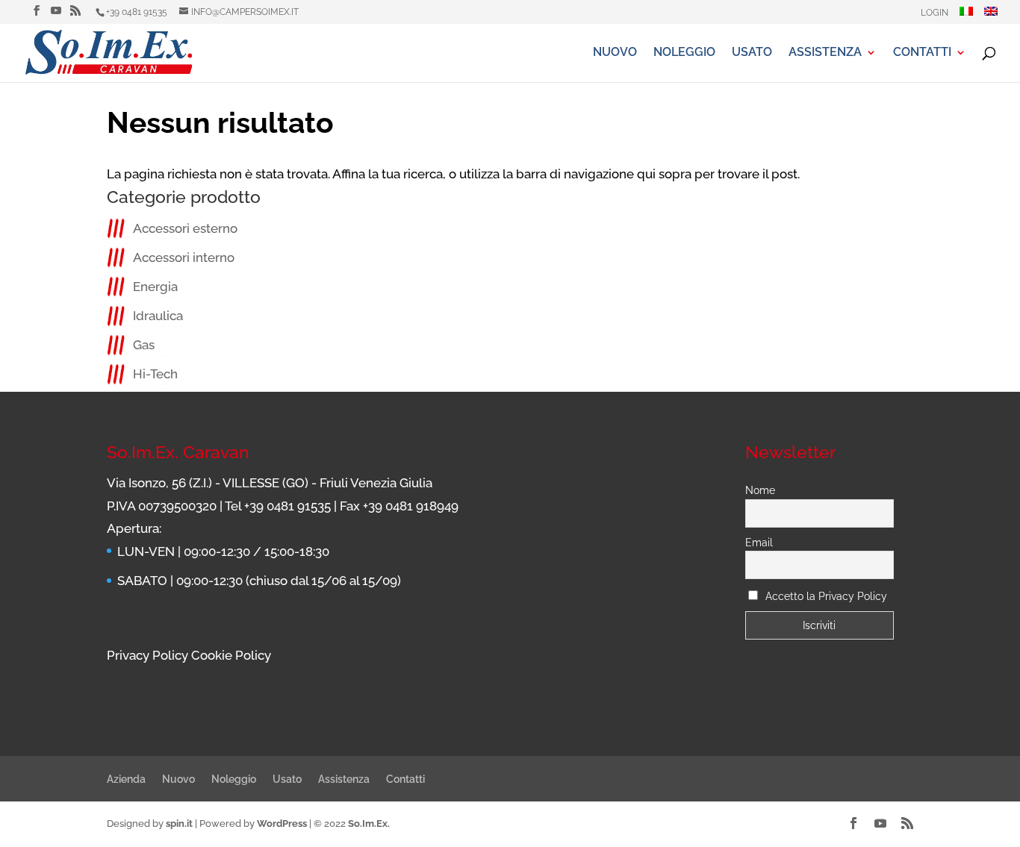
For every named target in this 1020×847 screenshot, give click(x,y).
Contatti (922, 53)
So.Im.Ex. (369, 823)
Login (934, 13)
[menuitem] (966, 15)
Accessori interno (183, 257)
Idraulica (158, 315)
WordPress (282, 823)
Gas (144, 344)
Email (759, 542)
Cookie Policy (231, 655)
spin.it (179, 823)
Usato (752, 53)
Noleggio (684, 53)
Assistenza (825, 53)
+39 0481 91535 (136, 12)
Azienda (126, 779)
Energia (155, 286)
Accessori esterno (185, 228)
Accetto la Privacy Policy (826, 596)
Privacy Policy (147, 655)
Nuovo (615, 53)
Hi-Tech (155, 373)
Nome (760, 490)
